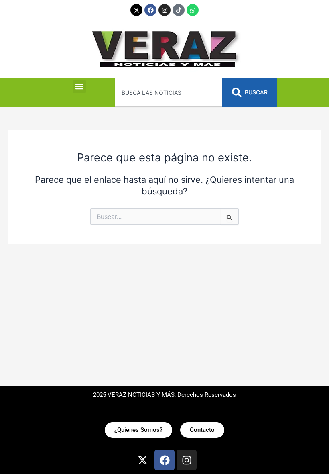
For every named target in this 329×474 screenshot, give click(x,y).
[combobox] (168, 92)
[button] (79, 86)
